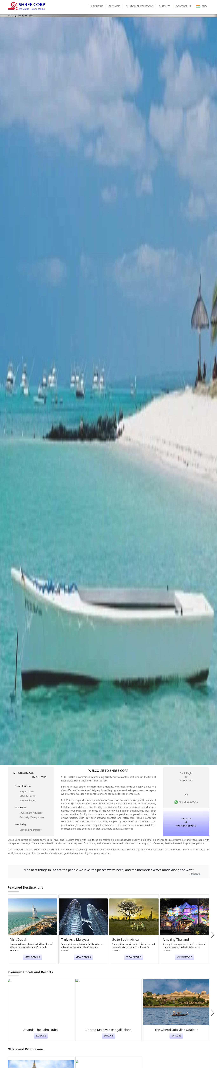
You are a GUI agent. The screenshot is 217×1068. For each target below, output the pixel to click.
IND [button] (204, 6)
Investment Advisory (31, 812)
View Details (32, 957)
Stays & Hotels (27, 795)
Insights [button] (164, 6)
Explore (41, 1035)
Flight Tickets (27, 791)
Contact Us (183, 6)
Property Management (32, 817)
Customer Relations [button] (140, 6)
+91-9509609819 (188, 801)
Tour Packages (27, 800)
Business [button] (115, 6)
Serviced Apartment (30, 829)
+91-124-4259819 (186, 825)
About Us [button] (97, 6)
